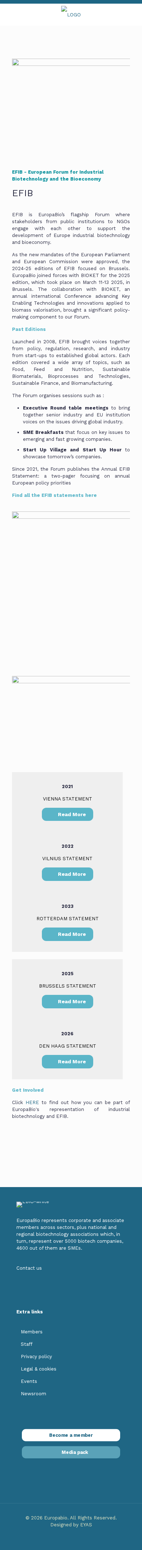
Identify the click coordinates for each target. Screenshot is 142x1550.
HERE (32, 1102)
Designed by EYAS (71, 1524)
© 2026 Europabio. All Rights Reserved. (71, 1518)
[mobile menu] (10, 14)
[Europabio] (71, 14)
